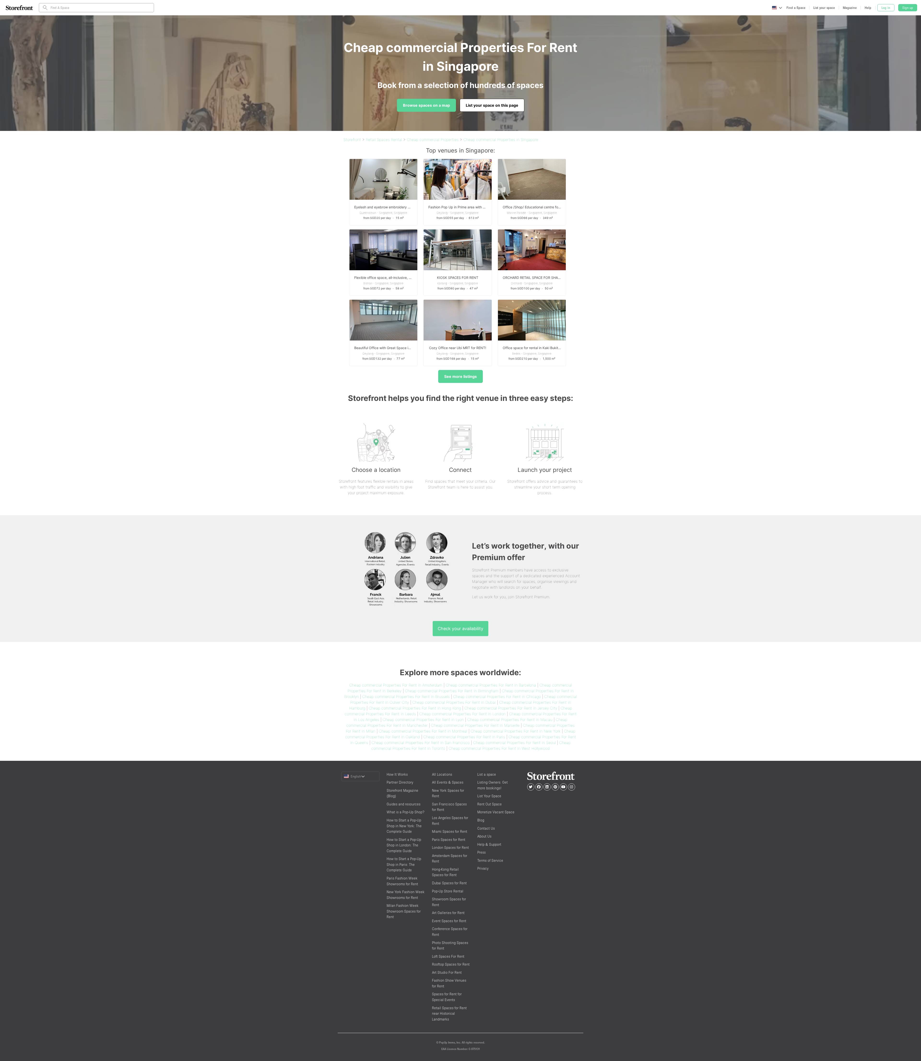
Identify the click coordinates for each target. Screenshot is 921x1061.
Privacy (483, 868)
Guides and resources (403, 804)
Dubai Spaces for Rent (449, 883)
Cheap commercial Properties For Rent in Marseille (475, 725)
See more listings (460, 376)
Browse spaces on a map (426, 105)
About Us (484, 836)
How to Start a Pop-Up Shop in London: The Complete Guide (404, 845)
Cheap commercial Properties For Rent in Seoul (514, 742)
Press (481, 852)
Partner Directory (400, 782)
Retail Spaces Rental (384, 139)
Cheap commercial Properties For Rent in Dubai (454, 702)
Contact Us (486, 828)
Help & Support (489, 844)
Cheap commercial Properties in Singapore (500, 139)
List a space (486, 774)
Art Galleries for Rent (448, 913)
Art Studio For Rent (447, 972)
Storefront (352, 139)
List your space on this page (492, 105)
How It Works (397, 774)
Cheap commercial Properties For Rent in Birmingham (451, 690)
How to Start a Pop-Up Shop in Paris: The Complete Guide (404, 864)
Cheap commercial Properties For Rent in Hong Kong (415, 708)
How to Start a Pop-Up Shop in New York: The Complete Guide (404, 825)
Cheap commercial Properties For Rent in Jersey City (510, 708)
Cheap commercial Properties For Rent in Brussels (406, 696)
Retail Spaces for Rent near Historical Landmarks (449, 1013)
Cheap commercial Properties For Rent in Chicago (497, 696)
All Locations (442, 774)
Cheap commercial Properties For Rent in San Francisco (421, 742)
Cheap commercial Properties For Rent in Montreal (423, 731)
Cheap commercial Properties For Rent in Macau (509, 719)
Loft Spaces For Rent (448, 956)
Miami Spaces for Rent (449, 831)
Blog (480, 820)
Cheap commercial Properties (433, 139)
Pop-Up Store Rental (447, 891)
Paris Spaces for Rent (448, 840)
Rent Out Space (489, 804)
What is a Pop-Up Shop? (405, 812)
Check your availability (460, 628)
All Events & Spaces (447, 782)
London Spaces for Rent (450, 847)
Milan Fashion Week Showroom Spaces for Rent (404, 911)
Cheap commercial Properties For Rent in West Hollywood (499, 748)
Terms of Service (490, 860)
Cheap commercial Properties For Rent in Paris (464, 736)
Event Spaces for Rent (449, 921)
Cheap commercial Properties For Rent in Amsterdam (395, 685)
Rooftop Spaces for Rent (451, 964)
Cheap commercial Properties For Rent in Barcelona (491, 685)
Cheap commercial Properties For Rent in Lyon (423, 719)
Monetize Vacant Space (495, 812)
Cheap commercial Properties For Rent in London (462, 713)
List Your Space (489, 796)
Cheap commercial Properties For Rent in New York (516, 731)
